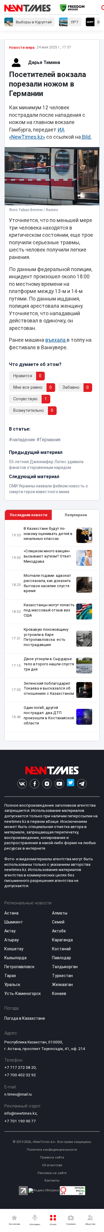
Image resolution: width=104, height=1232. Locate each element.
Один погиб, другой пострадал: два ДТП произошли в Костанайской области (49, 715)
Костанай (61, 948)
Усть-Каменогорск (22, 993)
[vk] (22, 783)
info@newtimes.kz (20, 1113)
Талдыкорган (65, 966)
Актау (10, 931)
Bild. (86, 137)
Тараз (10, 975)
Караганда (62, 940)
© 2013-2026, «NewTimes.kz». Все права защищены (52, 1142)
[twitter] (70, 783)
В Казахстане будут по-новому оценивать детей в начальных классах (48, 533)
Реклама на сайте (52, 1173)
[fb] (34, 783)
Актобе (59, 931)
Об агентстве (52, 1165)
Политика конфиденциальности (52, 1150)
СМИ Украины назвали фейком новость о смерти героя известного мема (48, 489)
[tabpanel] (52, 630)
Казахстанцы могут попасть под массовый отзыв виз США (49, 610)
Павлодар (61, 957)
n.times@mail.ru (18, 1094)
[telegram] (82, 783)
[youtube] (59, 783)
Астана (11, 913)
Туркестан (62, 975)
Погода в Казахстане (24, 1018)
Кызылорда (15, 957)
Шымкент (13, 922)
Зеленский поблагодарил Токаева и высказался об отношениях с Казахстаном (49, 688)
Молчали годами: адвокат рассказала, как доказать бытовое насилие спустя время (47, 583)
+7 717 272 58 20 (20, 1067)
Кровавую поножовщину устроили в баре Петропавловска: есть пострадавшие (46, 637)
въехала (56, 340)
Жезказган (62, 984)
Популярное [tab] (76, 515)
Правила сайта (52, 1157)
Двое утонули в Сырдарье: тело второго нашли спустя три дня (49, 664)
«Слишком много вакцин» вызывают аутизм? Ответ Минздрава (47, 556)
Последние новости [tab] (28, 515)
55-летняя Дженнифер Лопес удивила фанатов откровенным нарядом (46, 464)
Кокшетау (13, 948)
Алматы (59, 913)
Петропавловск (19, 966)
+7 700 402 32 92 (20, 1075)
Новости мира (21, 48)
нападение (23, 439)
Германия (50, 439)
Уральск (12, 984)
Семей (58, 922)
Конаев (59, 993)
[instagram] (47, 783)
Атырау (11, 940)
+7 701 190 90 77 (20, 1121)
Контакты (52, 1180)
